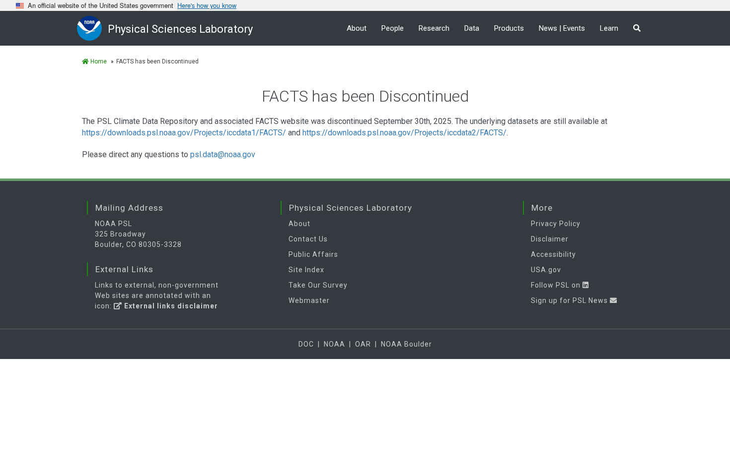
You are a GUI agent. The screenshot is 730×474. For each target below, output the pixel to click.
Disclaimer (550, 239)
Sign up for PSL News (570, 300)
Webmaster (309, 300)
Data (471, 28)
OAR (363, 344)
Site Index (306, 270)
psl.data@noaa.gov (222, 154)
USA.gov (546, 270)
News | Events (562, 28)
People (392, 28)
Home (98, 61)
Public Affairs (313, 254)
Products (509, 28)
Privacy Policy (556, 224)
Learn (609, 28)
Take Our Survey (318, 285)
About (356, 28)
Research (434, 28)
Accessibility (553, 254)
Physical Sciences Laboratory (180, 29)
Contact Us (308, 239)
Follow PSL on (557, 285)
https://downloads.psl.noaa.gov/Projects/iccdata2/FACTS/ (404, 132)
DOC (306, 344)
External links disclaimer (170, 306)
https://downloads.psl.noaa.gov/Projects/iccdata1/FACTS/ (184, 132)
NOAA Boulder (406, 344)
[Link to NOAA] (92, 28)
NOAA (334, 344)
